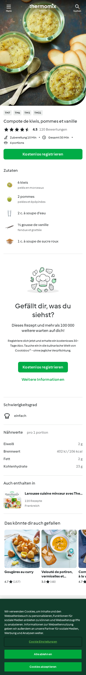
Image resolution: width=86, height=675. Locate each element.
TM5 (27, 112)
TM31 (37, 112)
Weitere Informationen (43, 379)
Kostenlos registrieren (42, 154)
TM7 (7, 112)
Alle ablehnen (43, 654)
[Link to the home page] (43, 8)
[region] (43, 637)
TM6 (17, 112)
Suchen (77, 10)
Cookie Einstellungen (43, 641)
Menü (9, 10)
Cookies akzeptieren (43, 666)
